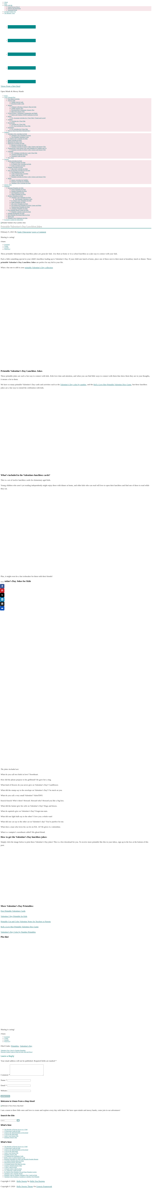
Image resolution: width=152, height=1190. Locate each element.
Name (4, 1080)
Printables (15, 1046)
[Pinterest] (2, 590)
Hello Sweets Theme (25, 1186)
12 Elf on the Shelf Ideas (11, 1134)
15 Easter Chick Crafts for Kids (13, 1169)
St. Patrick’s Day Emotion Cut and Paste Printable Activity (20, 1172)
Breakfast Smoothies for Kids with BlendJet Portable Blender (21, 1159)
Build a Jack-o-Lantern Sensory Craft (14, 1157)
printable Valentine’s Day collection (39, 267)
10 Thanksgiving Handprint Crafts (13, 1156)
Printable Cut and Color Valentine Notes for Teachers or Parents (26, 921)
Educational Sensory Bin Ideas (12, 1162)
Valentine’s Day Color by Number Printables (18, 932)
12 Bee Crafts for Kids (10, 1167)
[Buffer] (2, 604)
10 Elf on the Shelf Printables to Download (16, 1132)
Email (4, 1085)
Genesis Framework (44, 1186)
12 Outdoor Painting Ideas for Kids (14, 1161)
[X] (2, 595)
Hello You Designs (37, 1181)
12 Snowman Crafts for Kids (12, 1131)
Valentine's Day (26, 1046)
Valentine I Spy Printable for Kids (14, 916)
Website (4, 1091)
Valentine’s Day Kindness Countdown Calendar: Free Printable (21, 1177)
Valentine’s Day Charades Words (13, 1173)
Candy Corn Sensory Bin (11, 1136)
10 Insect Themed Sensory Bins (13, 1165)
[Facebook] (2, 586)
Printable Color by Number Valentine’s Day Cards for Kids (20, 1175)
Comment (5, 1075)
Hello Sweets (22, 1181)
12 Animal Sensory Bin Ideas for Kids (14, 1164)
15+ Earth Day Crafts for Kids (12, 1170)
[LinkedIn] (2, 599)
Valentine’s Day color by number (73, 384)
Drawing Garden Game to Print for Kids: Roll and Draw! (17, 1052)
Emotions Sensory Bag (10, 1137)
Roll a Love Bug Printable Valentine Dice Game (112, 384)
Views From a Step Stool (10, 86)
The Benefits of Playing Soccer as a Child (15, 1129)
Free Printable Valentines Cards (13, 911)
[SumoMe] (2, 608)
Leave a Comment (39, 232)
